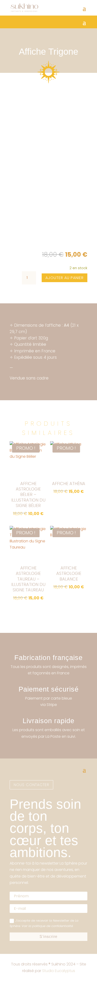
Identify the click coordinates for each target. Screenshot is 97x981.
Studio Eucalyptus (58, 970)
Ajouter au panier (64, 277)
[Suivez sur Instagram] (13, 753)
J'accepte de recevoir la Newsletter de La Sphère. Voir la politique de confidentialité (44, 923)
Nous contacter (31, 784)
